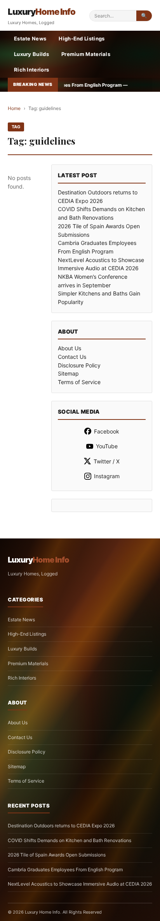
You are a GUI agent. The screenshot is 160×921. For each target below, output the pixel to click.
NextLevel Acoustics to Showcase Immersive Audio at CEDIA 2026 (80, 884)
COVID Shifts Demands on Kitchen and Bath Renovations (69, 840)
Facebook (106, 431)
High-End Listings (81, 38)
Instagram (107, 476)
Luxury (41, 12)
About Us (69, 348)
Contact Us (72, 356)
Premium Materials (85, 54)
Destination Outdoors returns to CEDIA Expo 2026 (61, 825)
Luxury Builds (31, 54)
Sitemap (68, 373)
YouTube (107, 446)
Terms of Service (79, 382)
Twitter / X (107, 461)
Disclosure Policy (79, 365)
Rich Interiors (31, 69)
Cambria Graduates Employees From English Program (65, 869)
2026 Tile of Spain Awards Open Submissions (57, 855)
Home (14, 108)
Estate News (30, 38)
